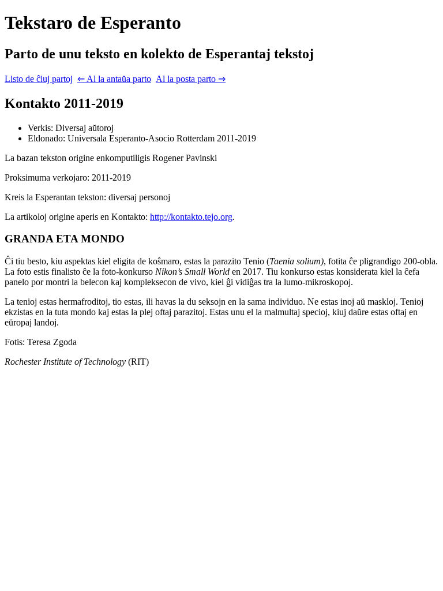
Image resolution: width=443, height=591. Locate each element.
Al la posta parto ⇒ (191, 79)
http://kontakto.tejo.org (191, 217)
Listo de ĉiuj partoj (39, 79)
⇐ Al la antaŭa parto (114, 79)
